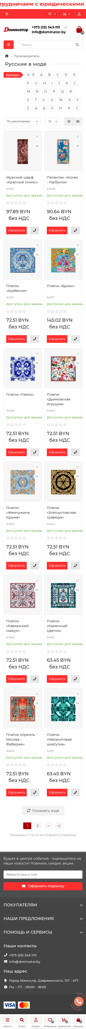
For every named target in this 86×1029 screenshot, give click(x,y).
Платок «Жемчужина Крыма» (18, 513)
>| (58, 826)
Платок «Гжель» (20, 394)
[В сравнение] (37, 145)
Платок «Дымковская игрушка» (58, 399)
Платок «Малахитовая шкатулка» (59, 739)
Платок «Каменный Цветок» (57, 626)
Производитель (26, 56)
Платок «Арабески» (16, 288)
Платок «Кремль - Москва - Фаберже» (21, 739)
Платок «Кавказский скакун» (17, 626)
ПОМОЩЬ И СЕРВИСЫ (28, 932)
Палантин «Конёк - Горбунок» (62, 179)
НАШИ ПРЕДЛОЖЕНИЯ (29, 918)
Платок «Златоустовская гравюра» (61, 513)
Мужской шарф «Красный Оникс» (22, 179)
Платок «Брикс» (61, 286)
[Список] (77, 121)
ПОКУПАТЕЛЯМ (20, 905)
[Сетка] (69, 121)
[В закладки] (37, 136)
